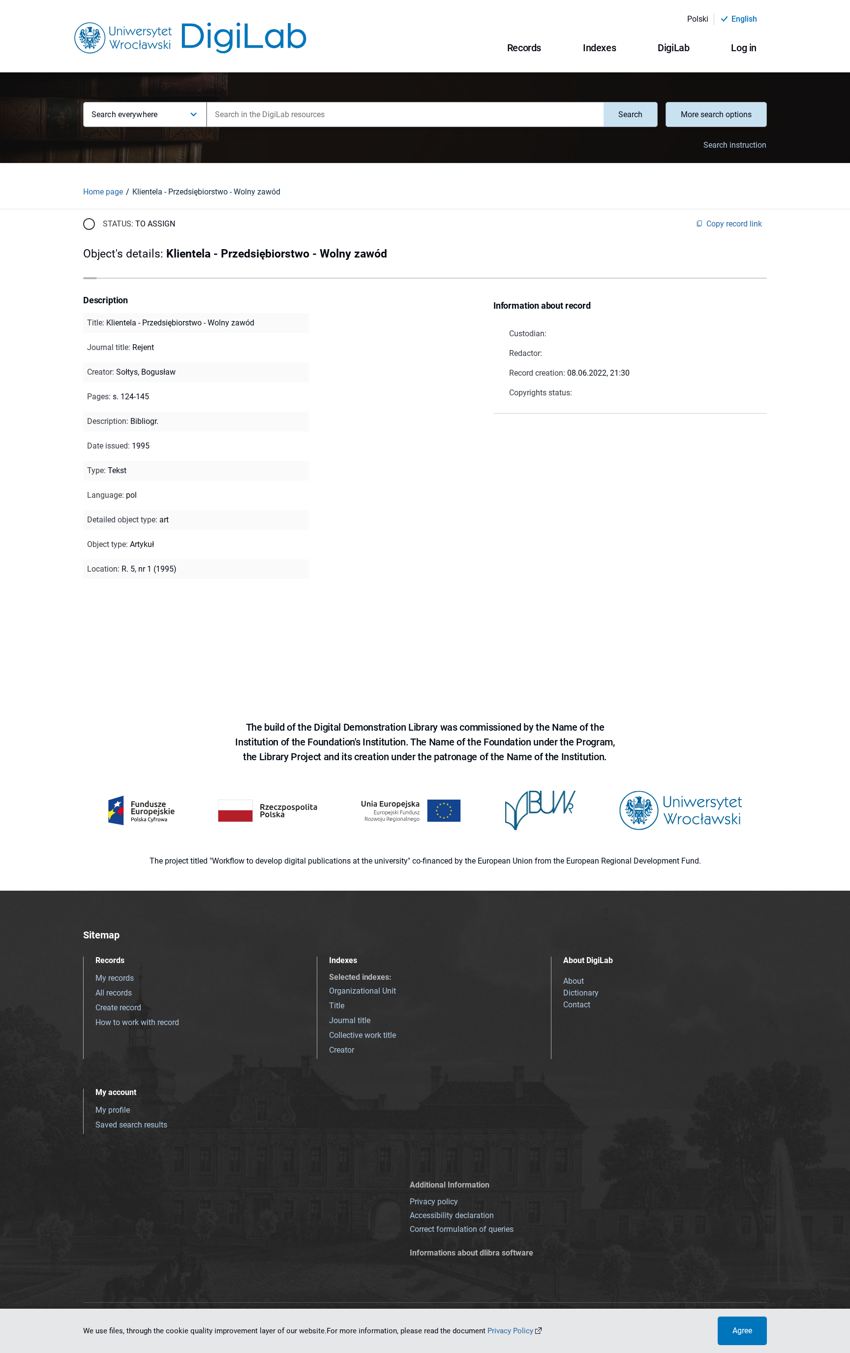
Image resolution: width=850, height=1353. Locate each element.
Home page (103, 191)
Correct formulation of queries (462, 1229)
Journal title (349, 1020)
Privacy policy (434, 1201)
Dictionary (581, 993)
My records (114, 978)
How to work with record (137, 1022)
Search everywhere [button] (124, 114)
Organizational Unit (362, 991)
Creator (341, 1050)
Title (336, 1005)
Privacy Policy (510, 1330)
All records (113, 993)
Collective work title (362, 1035)
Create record (118, 1007)
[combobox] (405, 114)
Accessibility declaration (452, 1215)
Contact (576, 1004)
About (573, 981)
